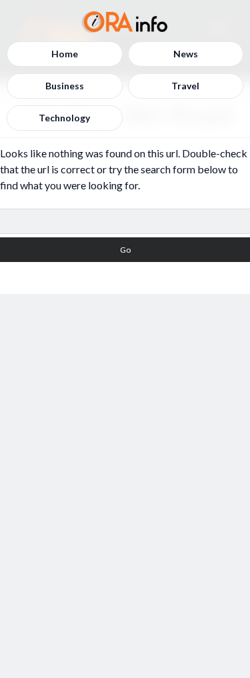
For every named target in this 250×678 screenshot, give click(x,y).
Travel (185, 85)
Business (64, 85)
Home (64, 53)
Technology (64, 117)
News (185, 53)
